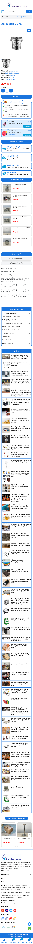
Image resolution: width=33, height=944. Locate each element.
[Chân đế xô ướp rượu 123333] (7, 231)
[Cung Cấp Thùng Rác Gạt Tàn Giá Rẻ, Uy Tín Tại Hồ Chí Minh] (6, 630)
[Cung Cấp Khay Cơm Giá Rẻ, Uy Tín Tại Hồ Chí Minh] (6, 789)
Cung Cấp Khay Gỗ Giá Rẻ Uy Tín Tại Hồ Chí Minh (20, 654)
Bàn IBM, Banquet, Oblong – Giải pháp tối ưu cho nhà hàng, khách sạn (20, 363)
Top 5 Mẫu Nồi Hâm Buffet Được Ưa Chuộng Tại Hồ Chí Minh (21, 609)
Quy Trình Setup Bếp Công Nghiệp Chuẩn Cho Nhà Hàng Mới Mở (20, 535)
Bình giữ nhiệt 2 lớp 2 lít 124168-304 (19, 185)
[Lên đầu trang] (29, 933)
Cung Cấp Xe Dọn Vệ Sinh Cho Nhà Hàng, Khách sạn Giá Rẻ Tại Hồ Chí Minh (20, 729)
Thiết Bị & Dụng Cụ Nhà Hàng (11, 316)
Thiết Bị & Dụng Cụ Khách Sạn (11, 330)
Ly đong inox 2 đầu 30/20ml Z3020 (20, 217)
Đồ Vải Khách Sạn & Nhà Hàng (11, 326)
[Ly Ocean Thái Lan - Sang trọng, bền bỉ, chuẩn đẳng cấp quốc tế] (6, 464)
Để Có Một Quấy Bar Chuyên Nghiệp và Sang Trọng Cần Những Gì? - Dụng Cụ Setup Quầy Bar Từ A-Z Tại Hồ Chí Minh (19, 711)
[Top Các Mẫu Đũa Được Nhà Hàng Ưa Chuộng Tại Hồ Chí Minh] (6, 683)
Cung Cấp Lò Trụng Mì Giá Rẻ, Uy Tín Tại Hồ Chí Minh (20, 806)
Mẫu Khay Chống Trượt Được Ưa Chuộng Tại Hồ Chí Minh (20, 570)
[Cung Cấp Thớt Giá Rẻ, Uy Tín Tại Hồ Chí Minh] (6, 701)
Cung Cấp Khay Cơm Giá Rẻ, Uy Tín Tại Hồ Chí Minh (20, 786)
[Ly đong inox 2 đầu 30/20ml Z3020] (7, 220)
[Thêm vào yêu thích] (29, 30)
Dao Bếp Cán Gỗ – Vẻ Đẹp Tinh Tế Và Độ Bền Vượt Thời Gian (20, 436)
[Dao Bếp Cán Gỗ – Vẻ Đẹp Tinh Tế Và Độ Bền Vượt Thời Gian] (6, 439)
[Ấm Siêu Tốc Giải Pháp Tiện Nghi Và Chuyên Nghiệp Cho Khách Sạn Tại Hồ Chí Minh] (6, 373)
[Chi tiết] (29, 122)
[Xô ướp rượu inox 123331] (7, 242)
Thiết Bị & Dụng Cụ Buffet (9, 320)
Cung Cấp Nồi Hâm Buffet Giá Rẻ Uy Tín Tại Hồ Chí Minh (20, 770)
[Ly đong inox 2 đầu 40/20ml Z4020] (7, 209)
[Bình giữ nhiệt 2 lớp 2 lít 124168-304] (7, 188)
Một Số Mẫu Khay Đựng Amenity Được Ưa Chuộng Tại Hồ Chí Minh (21, 581)
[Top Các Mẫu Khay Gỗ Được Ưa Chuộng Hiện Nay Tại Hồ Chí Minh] (6, 647)
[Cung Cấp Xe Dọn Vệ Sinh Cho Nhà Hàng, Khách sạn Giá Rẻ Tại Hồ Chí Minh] (6, 730)
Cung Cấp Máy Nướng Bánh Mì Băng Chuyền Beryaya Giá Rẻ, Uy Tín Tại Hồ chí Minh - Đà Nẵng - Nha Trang (20, 601)
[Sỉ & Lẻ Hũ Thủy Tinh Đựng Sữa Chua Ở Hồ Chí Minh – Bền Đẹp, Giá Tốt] (6, 517)
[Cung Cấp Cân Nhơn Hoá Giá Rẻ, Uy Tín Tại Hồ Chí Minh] (6, 798)
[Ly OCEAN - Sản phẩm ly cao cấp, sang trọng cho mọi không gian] (6, 412)
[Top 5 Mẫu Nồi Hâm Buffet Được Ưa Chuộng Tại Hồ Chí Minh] (6, 611)
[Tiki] (10, 910)
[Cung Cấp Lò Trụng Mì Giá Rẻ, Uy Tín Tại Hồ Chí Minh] (6, 808)
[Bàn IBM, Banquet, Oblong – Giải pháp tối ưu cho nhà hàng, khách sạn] (6, 365)
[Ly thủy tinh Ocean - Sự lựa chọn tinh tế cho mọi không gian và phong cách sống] (6, 508)
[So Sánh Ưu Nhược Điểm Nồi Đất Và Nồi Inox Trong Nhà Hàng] (6, 545)
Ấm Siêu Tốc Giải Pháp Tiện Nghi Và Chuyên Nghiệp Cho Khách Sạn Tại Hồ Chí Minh (19, 373)
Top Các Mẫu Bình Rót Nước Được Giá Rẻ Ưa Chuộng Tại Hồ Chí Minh (20, 778)
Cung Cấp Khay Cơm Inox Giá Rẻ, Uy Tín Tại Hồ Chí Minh (20, 673)
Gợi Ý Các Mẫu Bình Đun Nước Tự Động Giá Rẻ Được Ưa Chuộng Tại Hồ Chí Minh (20, 764)
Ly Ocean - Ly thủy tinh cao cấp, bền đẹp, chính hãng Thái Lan (21, 525)
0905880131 (11, 900)
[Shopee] (2, 910)
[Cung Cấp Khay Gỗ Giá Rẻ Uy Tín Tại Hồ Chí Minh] (6, 656)
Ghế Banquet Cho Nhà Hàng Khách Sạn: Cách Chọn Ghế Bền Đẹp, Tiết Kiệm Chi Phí (19, 356)
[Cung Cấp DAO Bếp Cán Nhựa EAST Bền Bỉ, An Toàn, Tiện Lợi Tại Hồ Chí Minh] (6, 429)
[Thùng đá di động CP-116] (8, 830)
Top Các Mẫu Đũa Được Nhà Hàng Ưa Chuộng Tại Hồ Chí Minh (19, 684)
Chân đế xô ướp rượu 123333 (21, 227)
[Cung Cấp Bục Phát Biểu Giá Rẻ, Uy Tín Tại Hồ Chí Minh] (6, 738)
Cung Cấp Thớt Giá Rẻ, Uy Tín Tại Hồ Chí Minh (20, 699)
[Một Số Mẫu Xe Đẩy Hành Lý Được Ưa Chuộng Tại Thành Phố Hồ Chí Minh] (6, 454)
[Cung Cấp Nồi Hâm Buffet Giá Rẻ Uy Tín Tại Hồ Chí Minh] (6, 771)
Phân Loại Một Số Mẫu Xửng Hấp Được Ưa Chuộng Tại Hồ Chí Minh (20, 420)
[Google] (14, 918)
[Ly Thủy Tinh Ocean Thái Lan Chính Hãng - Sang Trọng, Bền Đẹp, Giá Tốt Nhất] (6, 447)
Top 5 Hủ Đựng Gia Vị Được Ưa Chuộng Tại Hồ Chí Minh (20, 663)
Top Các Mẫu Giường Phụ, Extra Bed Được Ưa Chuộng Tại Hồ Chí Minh (21, 720)
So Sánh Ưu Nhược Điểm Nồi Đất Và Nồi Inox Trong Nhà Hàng (21, 544)
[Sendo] (14, 910)
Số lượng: (4, 87)
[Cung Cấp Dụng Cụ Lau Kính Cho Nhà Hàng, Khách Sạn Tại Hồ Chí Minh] (6, 553)
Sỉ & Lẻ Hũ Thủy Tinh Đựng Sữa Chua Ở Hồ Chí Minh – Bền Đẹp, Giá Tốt (20, 516)
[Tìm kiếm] (29, 11)
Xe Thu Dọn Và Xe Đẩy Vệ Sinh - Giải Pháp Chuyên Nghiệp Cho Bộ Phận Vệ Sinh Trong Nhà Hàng (20, 474)
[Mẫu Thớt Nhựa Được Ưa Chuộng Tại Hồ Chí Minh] (6, 563)
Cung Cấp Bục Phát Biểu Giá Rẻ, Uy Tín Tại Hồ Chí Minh (19, 737)
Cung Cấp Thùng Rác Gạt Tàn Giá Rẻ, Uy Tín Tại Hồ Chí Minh (20, 628)
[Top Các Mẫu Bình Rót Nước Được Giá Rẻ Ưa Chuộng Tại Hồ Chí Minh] (6, 779)
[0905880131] (29, 928)
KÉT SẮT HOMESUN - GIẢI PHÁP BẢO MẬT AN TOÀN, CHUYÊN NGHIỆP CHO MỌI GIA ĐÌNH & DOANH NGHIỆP (20, 402)
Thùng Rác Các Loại (8, 333)
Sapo (20, 936)
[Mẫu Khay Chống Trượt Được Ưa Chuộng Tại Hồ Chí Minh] (6, 573)
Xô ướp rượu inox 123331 (20, 238)
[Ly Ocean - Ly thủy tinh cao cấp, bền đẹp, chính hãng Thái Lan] (6, 527)
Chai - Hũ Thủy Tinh (8, 343)
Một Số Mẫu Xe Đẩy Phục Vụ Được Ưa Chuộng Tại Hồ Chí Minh (19, 486)
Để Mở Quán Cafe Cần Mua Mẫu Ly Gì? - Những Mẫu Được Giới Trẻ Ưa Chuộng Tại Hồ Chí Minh (20, 754)
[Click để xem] (16, 43)
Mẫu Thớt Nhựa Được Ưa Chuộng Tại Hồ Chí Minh (18, 561)
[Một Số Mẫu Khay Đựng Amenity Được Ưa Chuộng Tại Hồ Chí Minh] (6, 582)
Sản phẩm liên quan (16, 818)
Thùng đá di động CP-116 (8, 839)
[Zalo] (2, 918)
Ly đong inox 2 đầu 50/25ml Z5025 (20, 196)
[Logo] (16, 5)
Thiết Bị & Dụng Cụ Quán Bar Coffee (12, 323)
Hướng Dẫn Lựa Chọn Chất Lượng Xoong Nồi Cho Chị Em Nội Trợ (20, 745)
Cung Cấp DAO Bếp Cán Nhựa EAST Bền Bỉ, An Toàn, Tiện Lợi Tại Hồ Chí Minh (20, 428)
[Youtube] (10, 918)
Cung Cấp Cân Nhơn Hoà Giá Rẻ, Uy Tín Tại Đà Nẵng (20, 618)
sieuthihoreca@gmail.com (12, 902)
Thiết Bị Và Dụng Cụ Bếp (9, 313)
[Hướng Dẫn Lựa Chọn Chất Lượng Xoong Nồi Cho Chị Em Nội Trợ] (6, 746)
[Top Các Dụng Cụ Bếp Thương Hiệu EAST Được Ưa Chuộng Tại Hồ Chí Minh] (6, 638)
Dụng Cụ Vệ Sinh (7, 340)
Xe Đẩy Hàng (6, 336)
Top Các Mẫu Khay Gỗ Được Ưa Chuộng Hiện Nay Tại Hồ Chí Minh (20, 646)
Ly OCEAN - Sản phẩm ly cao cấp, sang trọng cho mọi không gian (20, 410)
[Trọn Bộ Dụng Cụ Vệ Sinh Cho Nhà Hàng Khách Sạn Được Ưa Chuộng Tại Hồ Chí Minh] (6, 692)
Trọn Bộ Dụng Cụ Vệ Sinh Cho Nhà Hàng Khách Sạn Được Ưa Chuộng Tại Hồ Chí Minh (20, 691)
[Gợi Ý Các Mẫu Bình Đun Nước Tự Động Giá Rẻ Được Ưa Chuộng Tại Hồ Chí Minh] (6, 764)
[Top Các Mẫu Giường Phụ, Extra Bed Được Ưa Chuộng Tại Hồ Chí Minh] (6, 721)
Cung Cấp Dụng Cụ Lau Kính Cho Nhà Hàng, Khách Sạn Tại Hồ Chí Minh (20, 552)
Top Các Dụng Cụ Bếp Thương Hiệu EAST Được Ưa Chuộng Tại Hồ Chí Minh (20, 639)
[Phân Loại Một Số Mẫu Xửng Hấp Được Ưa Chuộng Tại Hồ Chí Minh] (6, 421)
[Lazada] (6, 910)
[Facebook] (6, 918)
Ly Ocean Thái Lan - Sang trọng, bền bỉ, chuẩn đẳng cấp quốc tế (21, 461)
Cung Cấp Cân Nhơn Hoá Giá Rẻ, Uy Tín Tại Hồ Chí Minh (20, 796)
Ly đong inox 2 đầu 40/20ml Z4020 (20, 206)
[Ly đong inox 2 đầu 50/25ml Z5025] (7, 198)
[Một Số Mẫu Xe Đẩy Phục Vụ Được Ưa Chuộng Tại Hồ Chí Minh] (6, 488)
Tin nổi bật (16, 351)
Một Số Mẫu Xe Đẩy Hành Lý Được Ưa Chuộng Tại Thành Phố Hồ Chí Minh (19, 454)
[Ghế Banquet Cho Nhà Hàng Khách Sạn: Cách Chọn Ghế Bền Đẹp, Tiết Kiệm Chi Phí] (6, 356)
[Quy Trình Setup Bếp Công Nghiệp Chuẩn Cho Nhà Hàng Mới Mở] (6, 537)
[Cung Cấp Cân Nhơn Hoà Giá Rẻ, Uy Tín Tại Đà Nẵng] (6, 621)
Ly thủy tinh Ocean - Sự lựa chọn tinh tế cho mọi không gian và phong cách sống (19, 506)
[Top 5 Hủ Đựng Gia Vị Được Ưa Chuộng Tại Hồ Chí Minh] (6, 666)
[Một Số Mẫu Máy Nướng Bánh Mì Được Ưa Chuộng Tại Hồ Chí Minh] (6, 592)
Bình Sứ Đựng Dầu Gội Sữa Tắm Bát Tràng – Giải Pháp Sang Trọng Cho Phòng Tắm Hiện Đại (21, 381)
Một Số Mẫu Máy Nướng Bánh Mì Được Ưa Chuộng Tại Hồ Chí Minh (20, 590)
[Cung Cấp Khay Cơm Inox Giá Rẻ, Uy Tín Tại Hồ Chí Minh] (6, 675)
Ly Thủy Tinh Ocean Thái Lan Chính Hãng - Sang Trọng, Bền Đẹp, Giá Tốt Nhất (20, 447)
